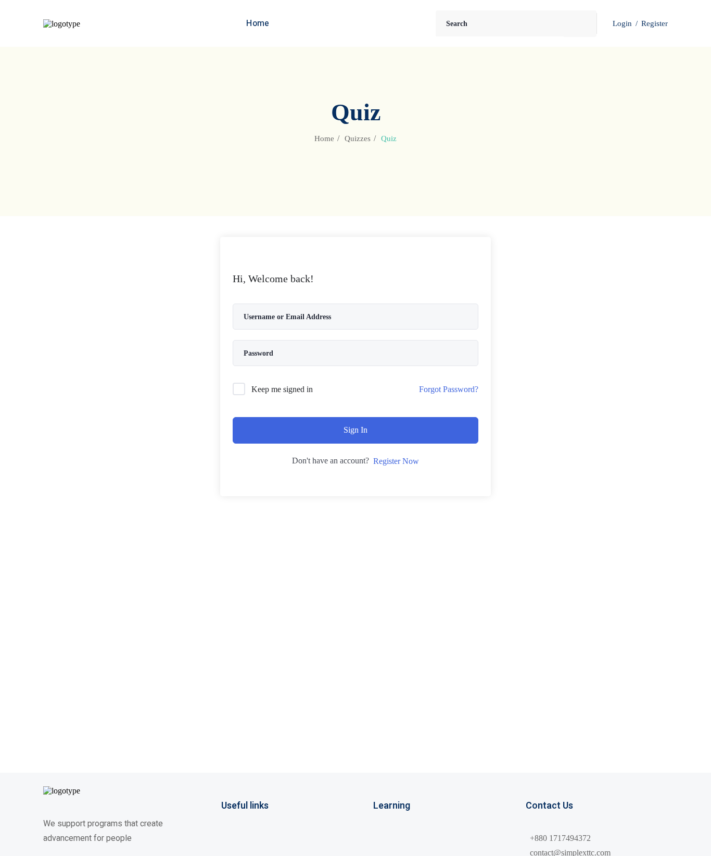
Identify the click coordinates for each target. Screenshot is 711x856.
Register (654, 23)
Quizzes (358, 138)
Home (324, 138)
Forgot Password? (448, 389)
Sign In (355, 429)
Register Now (396, 461)
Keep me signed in (282, 389)
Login (622, 23)
